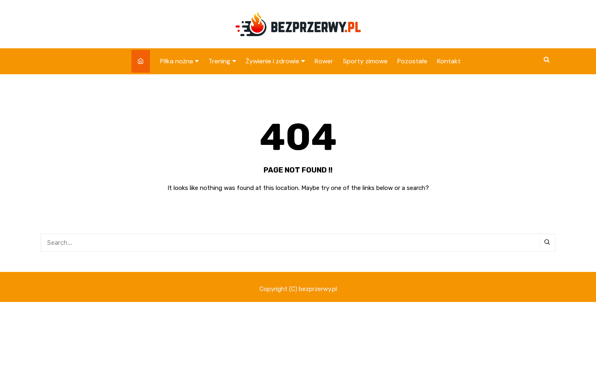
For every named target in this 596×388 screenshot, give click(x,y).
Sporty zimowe (365, 61)
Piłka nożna (176, 61)
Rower (324, 61)
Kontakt (449, 61)
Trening (219, 61)
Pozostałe (412, 61)
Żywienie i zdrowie (272, 61)
